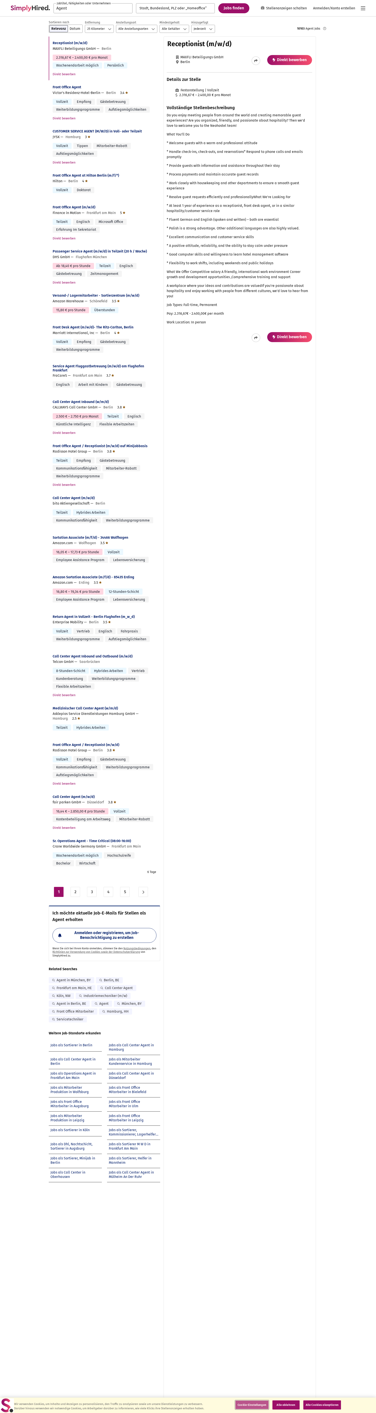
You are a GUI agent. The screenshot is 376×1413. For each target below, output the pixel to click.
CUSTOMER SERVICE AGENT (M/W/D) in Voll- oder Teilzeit (97, 131)
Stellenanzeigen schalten (286, 8)
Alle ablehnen (286, 1404)
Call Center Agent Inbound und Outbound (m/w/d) (93, 656)
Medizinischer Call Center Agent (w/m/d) (85, 708)
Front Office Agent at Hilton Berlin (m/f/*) (86, 175)
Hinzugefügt (199, 22)
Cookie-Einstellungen (252, 1404)
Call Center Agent (119, 988)
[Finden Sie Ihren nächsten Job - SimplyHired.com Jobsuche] (30, 8)
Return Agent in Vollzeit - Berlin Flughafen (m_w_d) (94, 617)
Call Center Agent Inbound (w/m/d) (81, 402)
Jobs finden (234, 8)
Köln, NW (63, 996)
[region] (188, 1405)
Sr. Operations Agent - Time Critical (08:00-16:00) (92, 841)
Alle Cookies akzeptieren (322, 1404)
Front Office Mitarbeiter (75, 1011)
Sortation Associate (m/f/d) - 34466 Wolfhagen (90, 537)
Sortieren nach (59, 22)
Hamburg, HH (118, 1011)
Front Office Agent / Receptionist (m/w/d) (86, 745)
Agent (104, 1004)
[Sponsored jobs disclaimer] (324, 28)
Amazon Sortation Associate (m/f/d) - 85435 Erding (93, 577)
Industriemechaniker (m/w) (105, 996)
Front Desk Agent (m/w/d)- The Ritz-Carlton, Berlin (93, 327)
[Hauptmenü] (363, 8)
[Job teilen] (256, 60)
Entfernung (92, 22)
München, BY (132, 1004)
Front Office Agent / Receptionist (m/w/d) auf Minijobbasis (100, 446)
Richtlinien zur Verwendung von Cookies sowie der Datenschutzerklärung (96, 951)
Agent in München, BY (74, 980)
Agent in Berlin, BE (71, 1004)
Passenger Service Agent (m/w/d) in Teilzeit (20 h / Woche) (100, 251)
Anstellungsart (126, 22)
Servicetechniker (70, 1019)
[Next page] (143, 892)
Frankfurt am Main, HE (74, 988)
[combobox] (93, 8)
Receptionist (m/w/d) (70, 43)
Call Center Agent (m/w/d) (74, 498)
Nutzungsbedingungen (136, 948)
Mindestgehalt (169, 22)
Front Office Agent (67, 87)
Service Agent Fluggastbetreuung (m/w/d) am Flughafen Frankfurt (98, 368)
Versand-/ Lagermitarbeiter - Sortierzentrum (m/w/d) (96, 295)
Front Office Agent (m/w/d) (74, 207)
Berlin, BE (111, 980)
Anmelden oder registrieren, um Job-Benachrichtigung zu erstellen (106, 935)
